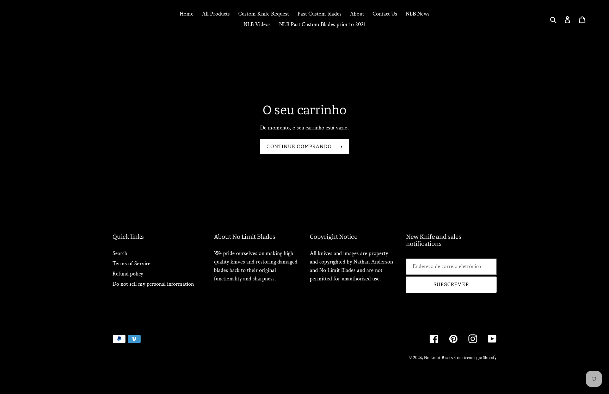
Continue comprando (299, 147)
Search (119, 253)
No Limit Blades (438, 358)
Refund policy (127, 274)
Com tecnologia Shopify (475, 358)
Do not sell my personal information (153, 284)
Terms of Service (131, 263)
